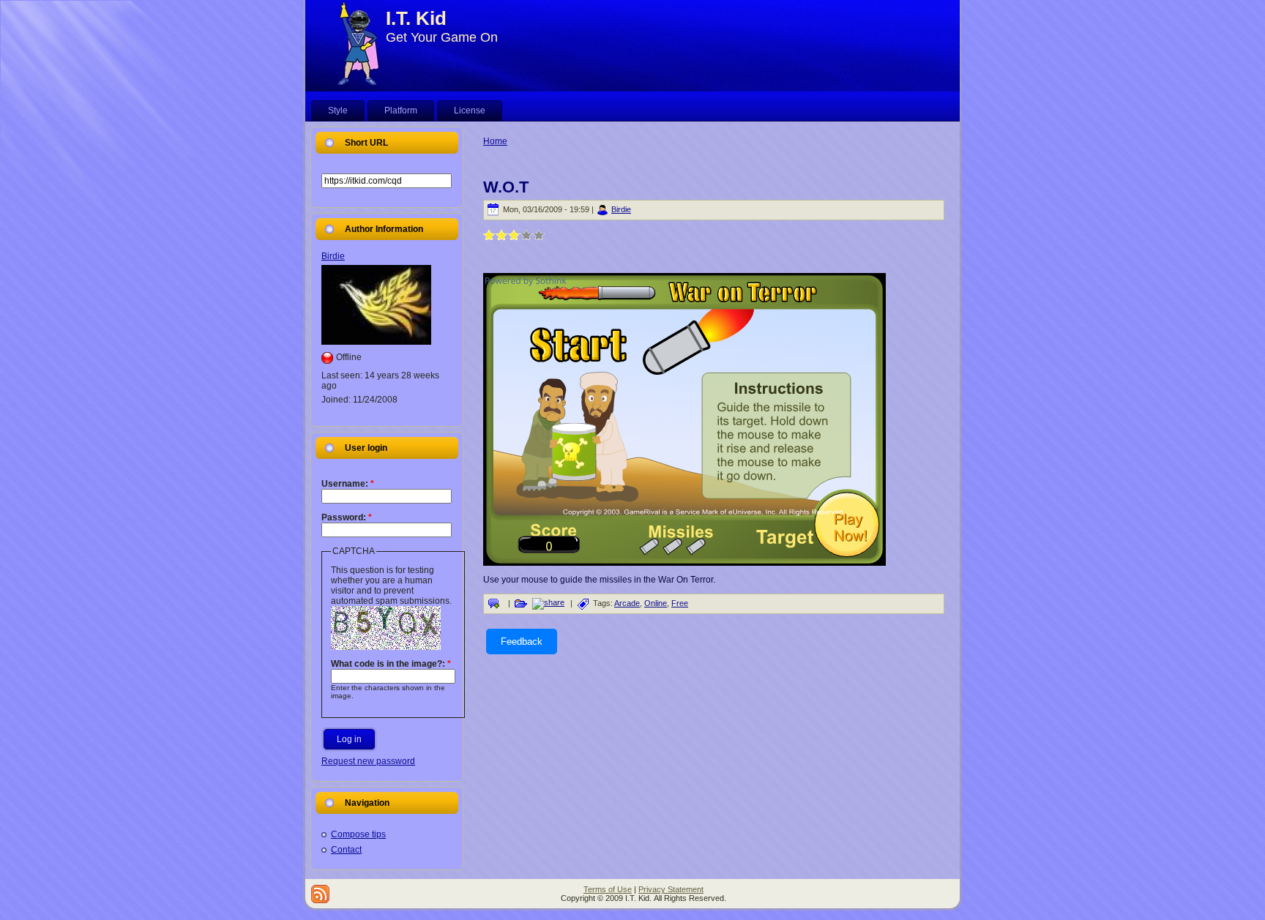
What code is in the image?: (391, 664)
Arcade (627, 603)
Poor (489, 234)
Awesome (539, 234)
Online (655, 603)
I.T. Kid (416, 18)
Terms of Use (607, 889)
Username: (347, 484)
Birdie (333, 256)
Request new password (368, 761)
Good (514, 234)
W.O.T (506, 187)
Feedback (521, 641)
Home (495, 141)
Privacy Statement (671, 889)
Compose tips (358, 834)
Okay (502, 234)
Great (526, 234)
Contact (346, 850)
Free (679, 603)
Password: (346, 517)
